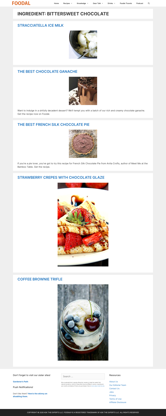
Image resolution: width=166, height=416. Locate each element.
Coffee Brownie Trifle (40, 279)
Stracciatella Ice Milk (41, 25)
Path (25, 382)
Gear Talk (97, 3)
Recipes (66, 3)
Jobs (111, 392)
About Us (113, 382)
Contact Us (114, 388)
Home (56, 3)
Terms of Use (115, 399)
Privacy (112, 395)
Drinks (110, 3)
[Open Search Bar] (148, 3)
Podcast (139, 3)
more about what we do (97, 386)
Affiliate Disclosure (117, 402)
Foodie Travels (126, 3)
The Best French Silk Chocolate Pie (53, 124)
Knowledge (81, 3)
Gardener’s (18, 382)
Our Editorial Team (117, 385)
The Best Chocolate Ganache (47, 71)
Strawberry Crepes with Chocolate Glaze (61, 177)
